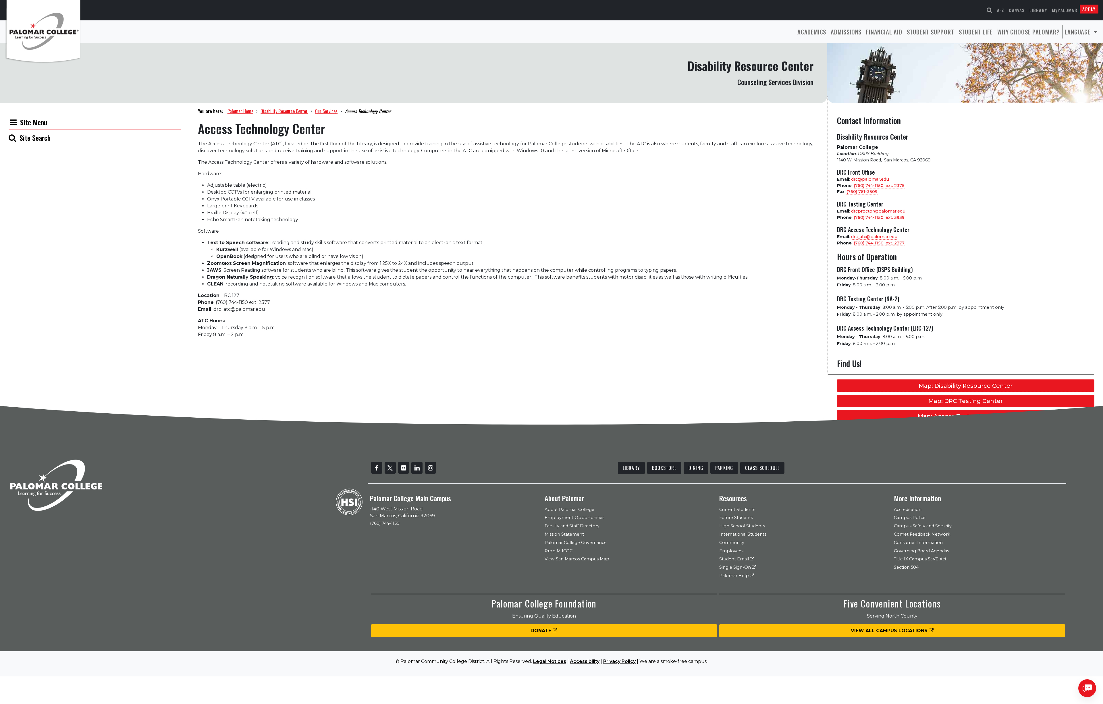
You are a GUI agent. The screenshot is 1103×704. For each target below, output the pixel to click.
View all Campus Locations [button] (890, 630)
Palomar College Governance (576, 542)
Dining (696, 467)
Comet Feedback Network (922, 534)
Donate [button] (542, 630)
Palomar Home (240, 111)
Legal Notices (549, 661)
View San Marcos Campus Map (577, 559)
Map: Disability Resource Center (966, 385)
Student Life (976, 31)
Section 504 (906, 567)
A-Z (1000, 10)
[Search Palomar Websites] (989, 10)
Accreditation (907, 509)
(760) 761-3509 (862, 191)
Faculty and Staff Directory (572, 526)
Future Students (736, 517)
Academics (811, 31)
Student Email (734, 559)
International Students (742, 534)
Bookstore (664, 467)
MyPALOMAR (1064, 10)
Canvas (1017, 10)
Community (731, 542)
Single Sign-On (735, 567)
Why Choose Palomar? (1028, 31)
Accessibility (584, 661)
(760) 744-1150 (385, 523)
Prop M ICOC (558, 550)
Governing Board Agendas (921, 550)
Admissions (846, 31)
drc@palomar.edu (870, 179)
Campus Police (909, 517)
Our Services (326, 111)
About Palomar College (569, 509)
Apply (1089, 9)
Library (1038, 10)
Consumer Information (918, 542)
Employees (731, 550)
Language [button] (1078, 31)
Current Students (737, 509)
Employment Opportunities (574, 517)
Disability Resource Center (284, 111)
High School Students (742, 526)
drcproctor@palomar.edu (878, 211)
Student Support (930, 31)
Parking (724, 467)
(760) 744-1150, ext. (879, 185)
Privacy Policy (619, 661)
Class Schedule (762, 467)
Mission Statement (564, 534)
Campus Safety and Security (923, 526)
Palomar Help (734, 575)
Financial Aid (884, 31)
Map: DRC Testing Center (965, 401)
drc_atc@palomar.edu (874, 236)
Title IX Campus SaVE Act (920, 559)
